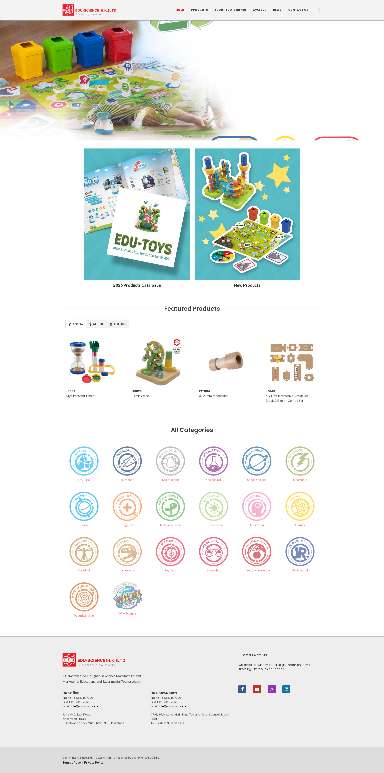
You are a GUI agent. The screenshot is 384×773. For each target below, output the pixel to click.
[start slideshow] (181, 136)
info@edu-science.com (85, 706)
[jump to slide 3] (194, 136)
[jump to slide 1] (186, 136)
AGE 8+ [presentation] (98, 324)
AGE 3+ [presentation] (77, 324)
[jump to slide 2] (190, 136)
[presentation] (55, 369)
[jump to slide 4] (198, 136)
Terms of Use (71, 762)
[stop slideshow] (202, 136)
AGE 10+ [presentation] (119, 324)
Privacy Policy (93, 762)
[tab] (75, 324)
